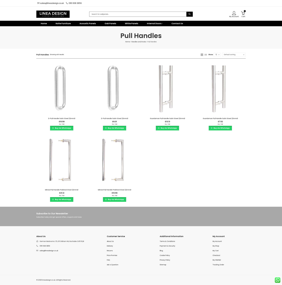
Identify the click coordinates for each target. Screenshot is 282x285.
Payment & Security (167, 246)
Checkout (216, 255)
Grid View (202, 55)
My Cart (216, 251)
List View (206, 55)
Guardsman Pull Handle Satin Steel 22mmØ (167, 118)
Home (127, 42)
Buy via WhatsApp (63, 128)
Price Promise (112, 255)
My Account (217, 241)
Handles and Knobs (139, 42)
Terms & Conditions (167, 241)
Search (189, 14)
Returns (110, 251)
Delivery (110, 246)
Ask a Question (112, 265)
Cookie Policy (165, 255)
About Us (110, 241)
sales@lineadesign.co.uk (52, 3)
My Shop (216, 246)
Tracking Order (218, 265)
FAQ (108, 260)
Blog (161, 251)
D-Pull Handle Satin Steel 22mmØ (61, 118)
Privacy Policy (165, 260)
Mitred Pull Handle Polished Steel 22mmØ (61, 190)
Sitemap (163, 265)
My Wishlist (217, 260)
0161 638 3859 (75, 3)
